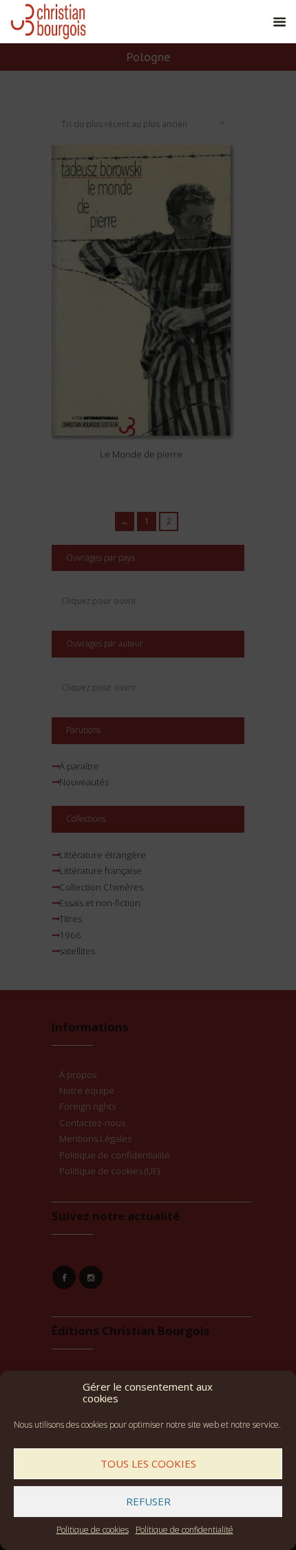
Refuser (148, 1501)
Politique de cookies (92, 1530)
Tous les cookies (148, 1463)
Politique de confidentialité (184, 1530)
